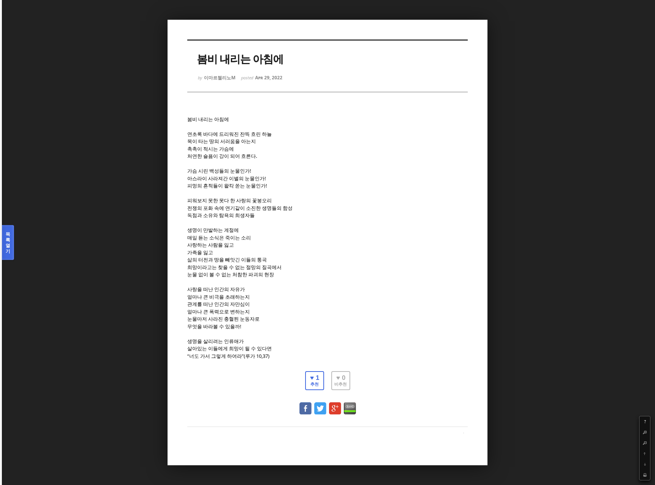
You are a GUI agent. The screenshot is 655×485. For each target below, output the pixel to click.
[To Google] (335, 405)
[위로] (644, 453)
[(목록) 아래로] (644, 464)
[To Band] (350, 405)
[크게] (644, 432)
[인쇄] (644, 474)
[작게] (644, 443)
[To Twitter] (320, 405)
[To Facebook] (305, 405)
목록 (8, 242)
